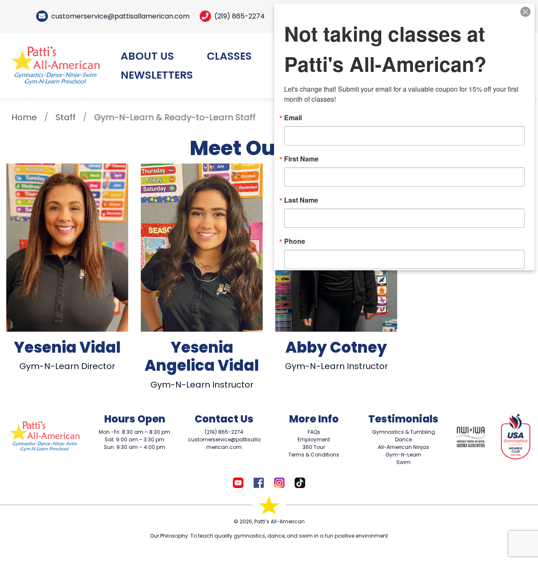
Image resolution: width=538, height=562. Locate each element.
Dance (403, 439)
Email (293, 117)
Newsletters (157, 75)
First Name (301, 159)
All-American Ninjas (403, 447)
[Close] (525, 11)
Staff (65, 117)
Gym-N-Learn (403, 454)
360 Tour (314, 447)
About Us (147, 56)
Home (24, 117)
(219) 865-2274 (239, 16)
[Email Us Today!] (42, 16)
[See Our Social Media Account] (238, 482)
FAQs (314, 431)
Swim (403, 462)
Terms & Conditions (313, 454)
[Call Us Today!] (205, 16)
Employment (314, 439)
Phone (294, 241)
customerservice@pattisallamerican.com (120, 16)
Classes (229, 56)
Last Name (301, 200)
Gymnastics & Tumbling (403, 431)
